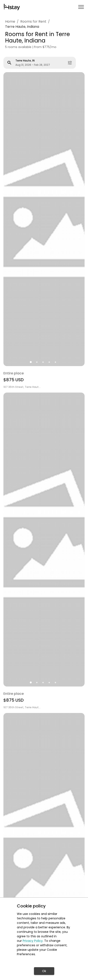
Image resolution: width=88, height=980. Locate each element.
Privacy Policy (33, 941)
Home (10, 21)
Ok (44, 971)
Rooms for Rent (33, 21)
